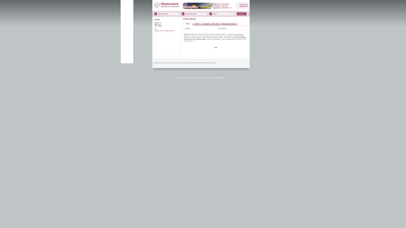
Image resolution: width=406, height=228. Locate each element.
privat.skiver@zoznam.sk (167, 31)
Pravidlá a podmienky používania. (201, 77)
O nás (214, 63)
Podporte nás (201, 63)
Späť (215, 47)
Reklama (208, 63)
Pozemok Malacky (219, 77)
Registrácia (243, 6)
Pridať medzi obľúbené (184, 63)
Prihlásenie (244, 4)
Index (170, 63)
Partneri (194, 63)
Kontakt (175, 63)
